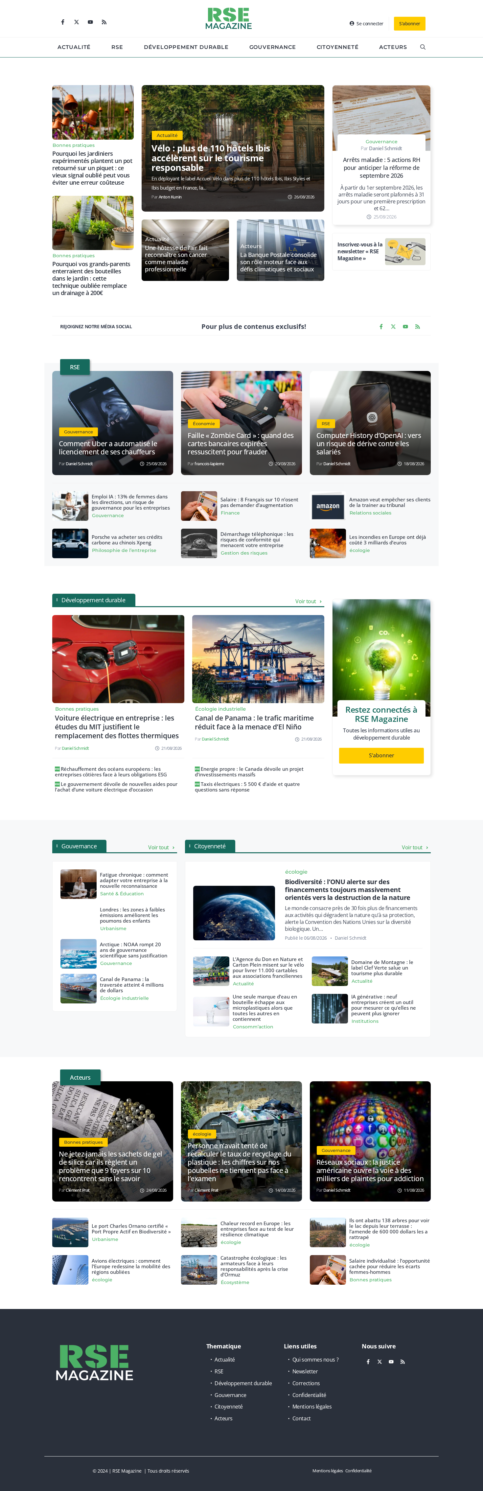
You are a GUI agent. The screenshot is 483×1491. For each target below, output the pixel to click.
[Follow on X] (76, 22)
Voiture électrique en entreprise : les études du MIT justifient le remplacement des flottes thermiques (117, 727)
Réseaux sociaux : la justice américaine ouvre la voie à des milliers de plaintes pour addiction (370, 1170)
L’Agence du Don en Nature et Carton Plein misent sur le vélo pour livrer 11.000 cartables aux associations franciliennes (268, 967)
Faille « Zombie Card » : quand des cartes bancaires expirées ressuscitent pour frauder (241, 443)
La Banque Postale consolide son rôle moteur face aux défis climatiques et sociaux (278, 262)
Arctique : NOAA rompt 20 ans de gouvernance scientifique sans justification (133, 950)
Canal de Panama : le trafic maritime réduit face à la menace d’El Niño (254, 722)
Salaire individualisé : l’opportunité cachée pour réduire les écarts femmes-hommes (389, 1266)
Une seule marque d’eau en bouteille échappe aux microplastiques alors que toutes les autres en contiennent (265, 1007)
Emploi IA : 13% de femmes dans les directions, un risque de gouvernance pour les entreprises (131, 502)
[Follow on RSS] (104, 22)
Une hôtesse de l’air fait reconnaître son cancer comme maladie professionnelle (176, 258)
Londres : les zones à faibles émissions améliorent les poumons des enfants (132, 915)
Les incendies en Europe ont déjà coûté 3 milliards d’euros (387, 540)
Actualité (74, 47)
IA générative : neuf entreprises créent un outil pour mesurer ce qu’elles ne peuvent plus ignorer (383, 1005)
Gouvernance (272, 47)
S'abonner (409, 23)
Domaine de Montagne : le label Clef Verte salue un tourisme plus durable (382, 967)
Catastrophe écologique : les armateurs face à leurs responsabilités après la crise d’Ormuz (254, 1266)
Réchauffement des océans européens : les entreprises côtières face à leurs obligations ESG (111, 772)
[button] (423, 47)
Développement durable (186, 47)
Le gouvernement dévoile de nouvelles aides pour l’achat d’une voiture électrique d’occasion (116, 787)
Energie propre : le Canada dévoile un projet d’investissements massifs (249, 772)
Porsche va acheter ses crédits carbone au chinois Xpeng (127, 540)
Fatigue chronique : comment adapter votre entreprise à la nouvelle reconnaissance (134, 880)
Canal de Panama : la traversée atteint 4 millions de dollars (132, 985)
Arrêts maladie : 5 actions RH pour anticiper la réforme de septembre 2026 (381, 167)
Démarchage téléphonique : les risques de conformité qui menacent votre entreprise (256, 539)
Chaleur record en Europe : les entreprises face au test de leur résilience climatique (257, 1229)
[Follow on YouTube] (90, 22)
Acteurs (393, 47)
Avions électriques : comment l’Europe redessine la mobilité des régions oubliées (131, 1266)
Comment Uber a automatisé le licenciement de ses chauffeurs (108, 447)
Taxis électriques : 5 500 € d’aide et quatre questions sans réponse (247, 787)
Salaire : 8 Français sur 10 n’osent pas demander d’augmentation (259, 502)
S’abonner (381, 755)
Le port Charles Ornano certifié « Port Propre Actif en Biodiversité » (131, 1229)
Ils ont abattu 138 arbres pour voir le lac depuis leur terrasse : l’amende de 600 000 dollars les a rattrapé (389, 1228)
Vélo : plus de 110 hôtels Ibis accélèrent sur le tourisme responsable (210, 157)
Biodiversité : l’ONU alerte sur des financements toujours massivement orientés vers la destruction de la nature (347, 889)
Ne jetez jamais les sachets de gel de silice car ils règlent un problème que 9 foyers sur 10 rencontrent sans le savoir (110, 1166)
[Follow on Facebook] (63, 22)
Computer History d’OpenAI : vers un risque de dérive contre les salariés (368, 443)
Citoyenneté (338, 47)
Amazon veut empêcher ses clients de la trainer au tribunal (389, 502)
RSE (117, 47)
